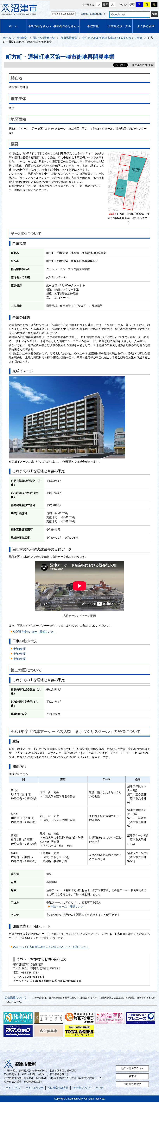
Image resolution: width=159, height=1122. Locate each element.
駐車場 (132, 1076)
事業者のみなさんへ (66, 26)
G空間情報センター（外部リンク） (34, 631)
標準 (105, 4)
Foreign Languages (64, 13)
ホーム (13, 26)
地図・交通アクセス (132, 1068)
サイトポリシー (34, 1087)
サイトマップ (13, 1087)
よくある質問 (146, 26)
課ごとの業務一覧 (44, 37)
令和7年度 (19, 653)
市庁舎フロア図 (132, 1084)
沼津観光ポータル (119, 26)
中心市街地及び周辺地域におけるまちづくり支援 (112, 37)
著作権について (82, 1087)
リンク (99, 1087)
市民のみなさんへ (39, 26)
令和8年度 (19, 648)
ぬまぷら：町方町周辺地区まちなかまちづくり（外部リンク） (51, 946)
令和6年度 (19, 658)
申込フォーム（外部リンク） (68, 906)
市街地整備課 (68, 37)
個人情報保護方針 (58, 1087)
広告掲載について (15, 997)
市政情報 (93, 26)
